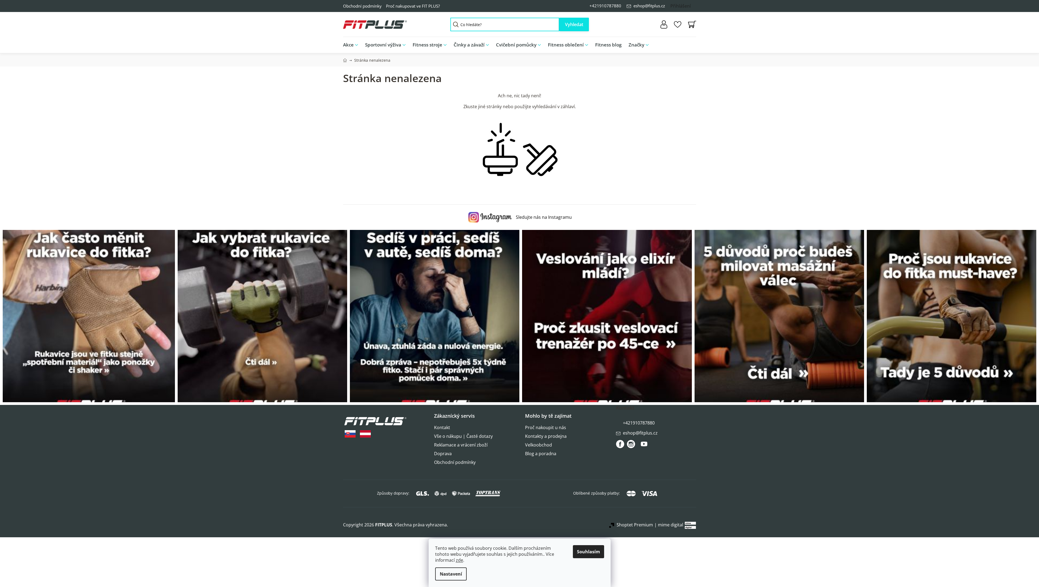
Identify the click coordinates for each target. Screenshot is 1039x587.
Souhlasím (588, 552)
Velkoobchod (538, 445)
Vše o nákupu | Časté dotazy (463, 436)
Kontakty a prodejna (546, 436)
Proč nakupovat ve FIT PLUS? (413, 6)
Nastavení (451, 574)
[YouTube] (644, 446)
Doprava (443, 454)
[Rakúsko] (365, 434)
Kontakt (442, 427)
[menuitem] (352, 45)
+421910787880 (605, 5)
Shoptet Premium (635, 525)
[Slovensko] (350, 434)
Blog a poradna (540, 454)
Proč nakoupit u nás (545, 427)
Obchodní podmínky (362, 6)
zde (459, 560)
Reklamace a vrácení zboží (461, 445)
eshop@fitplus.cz (649, 5)
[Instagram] (631, 444)
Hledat (574, 24)
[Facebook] (620, 444)
